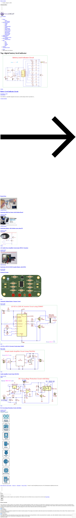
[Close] (0, 492)
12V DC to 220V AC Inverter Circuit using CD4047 (12, 346)
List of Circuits (7, 31)
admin (1, 377)
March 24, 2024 (3, 376)
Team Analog (2, 251)
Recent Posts (3, 196)
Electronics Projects (6, 22)
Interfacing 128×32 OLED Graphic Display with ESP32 (13, 267)
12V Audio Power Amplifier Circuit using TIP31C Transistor (14, 247)
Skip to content (3, 0)
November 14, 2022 (4, 93)
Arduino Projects (6, 35)
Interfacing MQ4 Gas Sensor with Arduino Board (11, 212)
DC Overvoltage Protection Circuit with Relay (10, 407)
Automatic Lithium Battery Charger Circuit (10, 301)
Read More (47, 496)
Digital (6, 27)
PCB (6, 42)
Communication (8, 26)
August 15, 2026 (3, 214)
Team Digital (2, 215)
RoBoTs (6, 44)
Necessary (3, 508)
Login (1, 16)
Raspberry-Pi (5, 36)
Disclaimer (19, 485)
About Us (14, 485)
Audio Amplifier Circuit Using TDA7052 (9, 374)
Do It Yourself (7, 28)
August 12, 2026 (3, 230)
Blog (6, 45)
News (6, 20)
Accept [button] (44, 496)
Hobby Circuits (7, 29)
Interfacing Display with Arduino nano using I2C (11, 228)
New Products (7, 21)
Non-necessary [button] (3, 512)
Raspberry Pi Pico (8, 37)
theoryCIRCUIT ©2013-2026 (5, 485)
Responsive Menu (4, 4)
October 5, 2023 (3, 410)
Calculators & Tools (6, 47)
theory (6, 43)
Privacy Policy (24, 485)
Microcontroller (5, 38)
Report (4, 19)
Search (1, 493)
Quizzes (4, 46)
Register (4, 16)
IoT (5, 41)
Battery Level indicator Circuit (9, 91)
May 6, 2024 (2, 348)
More (4, 40)
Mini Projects (7, 32)
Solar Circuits (7, 34)
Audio (6, 24)
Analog (6, 23)
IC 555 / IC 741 (7, 30)
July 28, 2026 (2, 269)
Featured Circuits (4, 272)
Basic (6, 25)
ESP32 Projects (7, 39)
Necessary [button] (2, 507)
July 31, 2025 (2, 303)
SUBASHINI (2, 94)
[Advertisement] (33, 186)
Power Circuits (7, 33)
